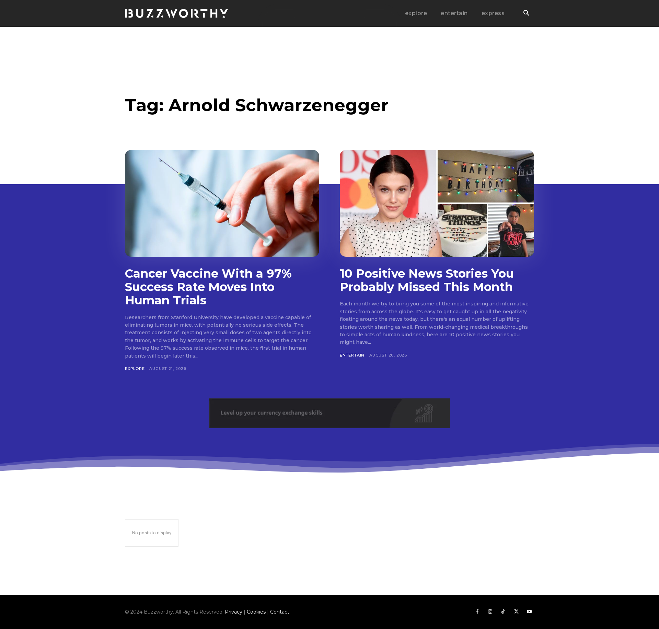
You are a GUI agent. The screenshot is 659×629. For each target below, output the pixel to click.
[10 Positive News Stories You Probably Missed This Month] (437, 203)
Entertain (352, 355)
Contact (279, 612)
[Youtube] (529, 612)
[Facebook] (477, 612)
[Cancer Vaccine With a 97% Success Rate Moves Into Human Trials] (222, 203)
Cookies (256, 612)
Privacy (233, 612)
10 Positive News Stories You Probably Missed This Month (427, 280)
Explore (135, 368)
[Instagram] (490, 612)
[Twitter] (516, 612)
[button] (526, 14)
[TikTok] (503, 612)
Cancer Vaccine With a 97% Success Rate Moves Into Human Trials (208, 286)
